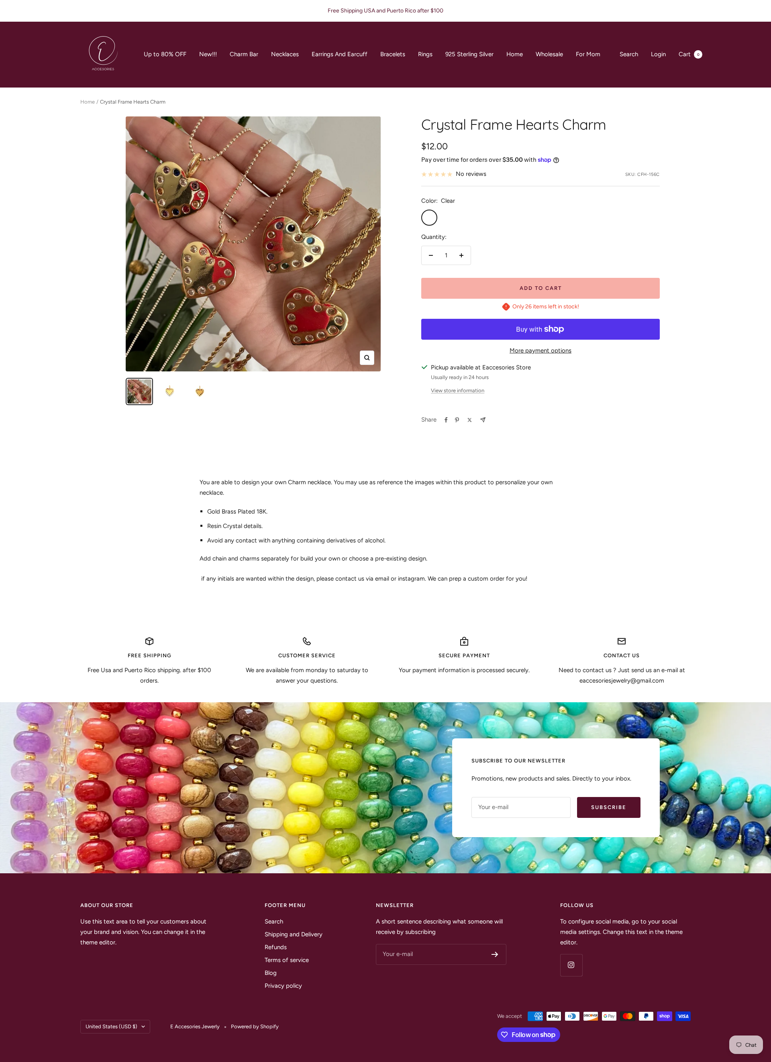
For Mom (588, 54)
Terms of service (287, 960)
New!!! (208, 54)
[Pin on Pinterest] (457, 420)
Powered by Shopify (255, 1026)
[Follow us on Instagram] (571, 965)
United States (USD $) (111, 1026)
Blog (271, 972)
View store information (457, 390)
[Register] (495, 954)
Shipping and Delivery (293, 934)
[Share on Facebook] (446, 420)
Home (514, 54)
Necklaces (285, 54)
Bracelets (392, 54)
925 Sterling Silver (469, 54)
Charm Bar (244, 54)
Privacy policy (283, 985)
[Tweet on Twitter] (469, 420)
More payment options (540, 350)
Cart (689, 54)
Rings (425, 54)
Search (629, 54)
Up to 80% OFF (165, 54)
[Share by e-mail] (482, 419)
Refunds (276, 947)
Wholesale (549, 54)
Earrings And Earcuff (339, 54)
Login (658, 54)
